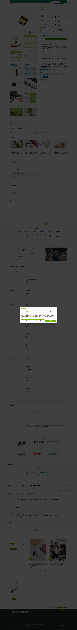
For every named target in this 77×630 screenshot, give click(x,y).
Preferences (38, 320)
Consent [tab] (26, 311)
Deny (27, 320)
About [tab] (50, 311)
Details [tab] (39, 311)
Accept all (50, 320)
